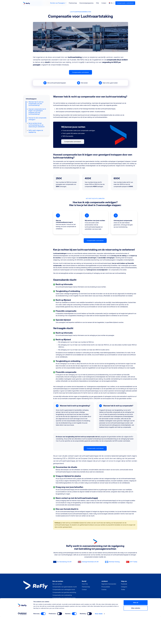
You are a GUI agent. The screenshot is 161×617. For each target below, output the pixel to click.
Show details (99, 613)
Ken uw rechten (57, 584)
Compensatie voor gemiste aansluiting (64, 592)
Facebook (124, 584)
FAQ (97, 3)
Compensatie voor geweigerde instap (64, 598)
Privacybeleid (105, 587)
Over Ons (85, 584)
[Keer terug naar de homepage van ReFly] (26, 3)
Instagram (124, 587)
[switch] (59, 613)
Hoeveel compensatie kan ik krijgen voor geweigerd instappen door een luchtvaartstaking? (37, 111)
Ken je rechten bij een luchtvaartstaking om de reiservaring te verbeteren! (37, 125)
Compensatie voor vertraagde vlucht (63, 589)
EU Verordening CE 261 (64, 562)
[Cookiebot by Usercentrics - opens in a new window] (22, 613)
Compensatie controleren (125, 3)
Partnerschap (73, 3)
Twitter (123, 589)
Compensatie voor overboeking (62, 595)
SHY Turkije (133, 562)
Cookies (103, 589)
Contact (103, 3)
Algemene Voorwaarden (108, 584)
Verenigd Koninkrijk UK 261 (90, 562)
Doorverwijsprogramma (86, 3)
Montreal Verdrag (114, 562)
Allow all (135, 602)
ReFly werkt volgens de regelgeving (36, 131)
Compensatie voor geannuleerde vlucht (64, 587)
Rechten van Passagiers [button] (57, 3)
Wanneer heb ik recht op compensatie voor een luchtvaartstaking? (36, 103)
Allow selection (135, 608)
